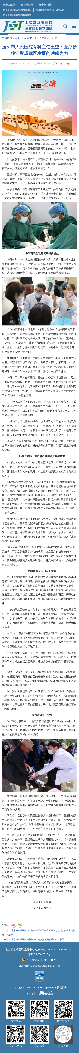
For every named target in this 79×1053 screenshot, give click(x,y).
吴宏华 (65, 504)
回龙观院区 (27, 4)
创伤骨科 (56, 504)
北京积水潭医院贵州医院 (17, 10)
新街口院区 (9, 4)
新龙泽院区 (45, 4)
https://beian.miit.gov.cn (47, 965)
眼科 (66, 839)
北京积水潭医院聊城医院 (17, 15)
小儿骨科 (20, 153)
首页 (17, 38)
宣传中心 (46, 908)
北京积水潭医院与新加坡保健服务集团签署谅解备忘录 (37, 939)
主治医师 (30, 153)
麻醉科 (62, 362)
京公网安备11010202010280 (41, 960)
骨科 (45, 499)
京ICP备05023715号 (39, 954)
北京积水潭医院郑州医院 (50, 10)
